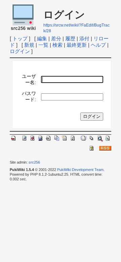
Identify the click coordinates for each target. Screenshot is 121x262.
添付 (84, 38)
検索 (57, 45)
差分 (56, 38)
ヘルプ (98, 45)
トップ (20, 38)
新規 (29, 45)
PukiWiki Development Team (80, 170)
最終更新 (77, 45)
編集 (42, 38)
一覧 (43, 45)
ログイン (20, 51)
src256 (34, 162)
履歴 (70, 38)
